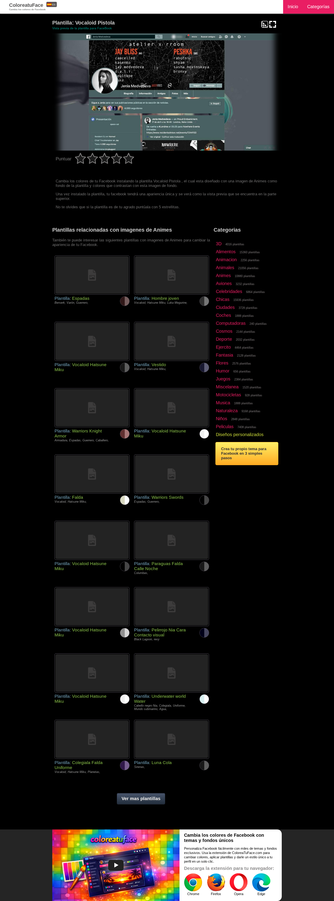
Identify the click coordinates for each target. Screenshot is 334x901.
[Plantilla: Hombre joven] (171, 275)
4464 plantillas (244, 347)
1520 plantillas (251, 387)
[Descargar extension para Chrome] (193, 882)
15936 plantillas (243, 300)
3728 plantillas (248, 308)
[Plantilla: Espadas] (92, 275)
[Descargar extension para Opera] (238, 882)
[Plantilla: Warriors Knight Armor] (92, 407)
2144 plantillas (245, 331)
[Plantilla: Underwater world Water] (171, 673)
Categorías (318, 6)
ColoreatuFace (27, 6)
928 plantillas (253, 395)
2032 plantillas (245, 339)
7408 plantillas (246, 427)
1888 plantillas (244, 316)
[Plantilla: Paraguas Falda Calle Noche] (171, 540)
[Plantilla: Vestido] (171, 341)
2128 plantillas (246, 355)
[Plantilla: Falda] (92, 474)
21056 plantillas (248, 268)
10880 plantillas (245, 276)
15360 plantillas (249, 252)
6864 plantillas (255, 292)
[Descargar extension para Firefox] (216, 882)
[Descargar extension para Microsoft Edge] (261, 882)
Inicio (293, 6)
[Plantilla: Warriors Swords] (171, 474)
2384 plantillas (243, 379)
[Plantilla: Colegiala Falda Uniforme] (92, 739)
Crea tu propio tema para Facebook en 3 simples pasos (243, 453)
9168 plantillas (251, 411)
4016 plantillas (234, 244)
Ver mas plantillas (141, 798)
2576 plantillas (241, 363)
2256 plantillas (250, 260)
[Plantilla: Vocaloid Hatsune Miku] (92, 341)
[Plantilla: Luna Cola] (171, 739)
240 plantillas (258, 323)
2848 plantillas (240, 419)
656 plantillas (242, 371)
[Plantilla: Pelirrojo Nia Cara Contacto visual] (171, 606)
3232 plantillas (245, 284)
